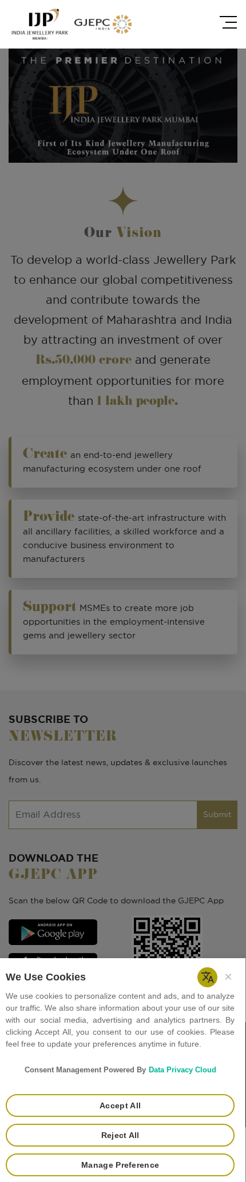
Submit (217, 815)
